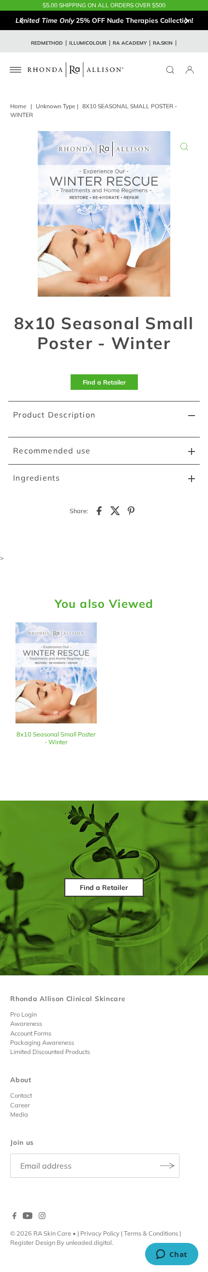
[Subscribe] (167, 1166)
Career (20, 1105)
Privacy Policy (99, 1233)
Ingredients (36, 478)
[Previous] (21, 20)
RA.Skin (163, 43)
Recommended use (51, 450)
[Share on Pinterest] (131, 509)
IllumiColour (87, 43)
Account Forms (30, 1033)
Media (19, 1114)
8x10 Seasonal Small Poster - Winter (56, 737)
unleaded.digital (89, 1242)
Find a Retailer (104, 382)
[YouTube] (27, 1216)
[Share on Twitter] (115, 509)
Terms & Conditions (151, 1233)
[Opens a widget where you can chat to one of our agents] (171, 1255)
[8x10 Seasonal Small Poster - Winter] (56, 674)
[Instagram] (42, 1216)
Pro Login (23, 1014)
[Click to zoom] (184, 146)
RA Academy (130, 43)
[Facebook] (14, 1216)
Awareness (26, 1023)
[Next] (186, 20)
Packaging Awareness (42, 1042)
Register (22, 1242)
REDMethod (47, 43)
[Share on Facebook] (99, 509)
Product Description (54, 414)
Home (18, 106)
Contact (21, 1095)
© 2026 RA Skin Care (40, 1233)
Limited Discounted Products (50, 1051)
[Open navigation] (15, 70)
